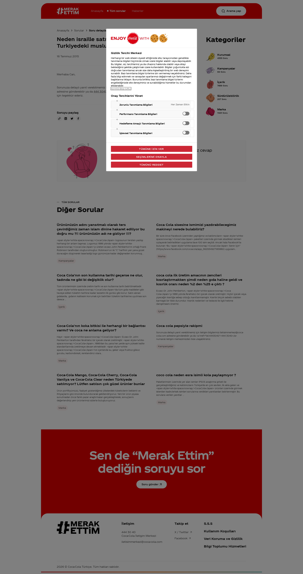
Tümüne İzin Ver (151, 148)
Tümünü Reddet (152, 164)
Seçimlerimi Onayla (151, 156)
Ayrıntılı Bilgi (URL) (121, 88)
